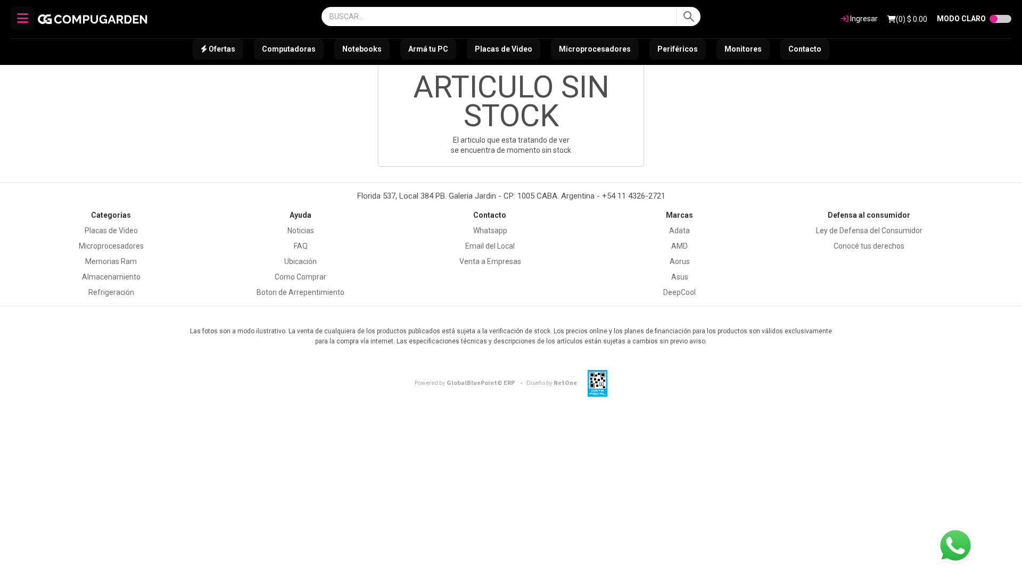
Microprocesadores (595, 49)
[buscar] (688, 16)
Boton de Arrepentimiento (300, 292)
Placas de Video (503, 49)
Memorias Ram (111, 261)
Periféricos (677, 49)
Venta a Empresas (490, 261)
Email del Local (490, 246)
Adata (679, 230)
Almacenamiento (111, 277)
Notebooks (362, 49)
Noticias (300, 230)
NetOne (551, 383)
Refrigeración (111, 292)
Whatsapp (490, 230)
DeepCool (679, 292)
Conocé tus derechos (869, 246)
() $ (911, 19)
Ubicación (300, 261)
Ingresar (863, 18)
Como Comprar (300, 277)
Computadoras (289, 49)
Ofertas (221, 49)
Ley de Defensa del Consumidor (869, 230)
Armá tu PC (428, 49)
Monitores (743, 49)
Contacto (804, 49)
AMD (679, 246)
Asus (679, 277)
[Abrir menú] (22, 18)
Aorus (680, 261)
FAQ (301, 246)
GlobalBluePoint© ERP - (470, 383)
